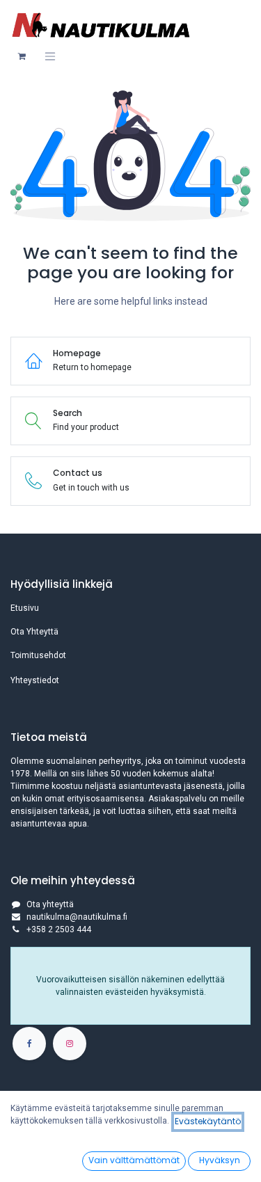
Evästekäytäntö (208, 1121)
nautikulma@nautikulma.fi (76, 917)
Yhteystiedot (34, 680)
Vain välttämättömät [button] (134, 1160)
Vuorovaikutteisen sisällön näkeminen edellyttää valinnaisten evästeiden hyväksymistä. (130, 986)
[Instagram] (69, 1043)
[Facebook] (29, 1043)
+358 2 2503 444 (58, 929)
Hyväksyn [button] (219, 1160)
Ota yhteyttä (50, 904)
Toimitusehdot (38, 655)
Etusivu (24, 608)
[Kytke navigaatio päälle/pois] (50, 56)
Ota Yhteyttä (34, 632)
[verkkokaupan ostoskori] (21, 56)
